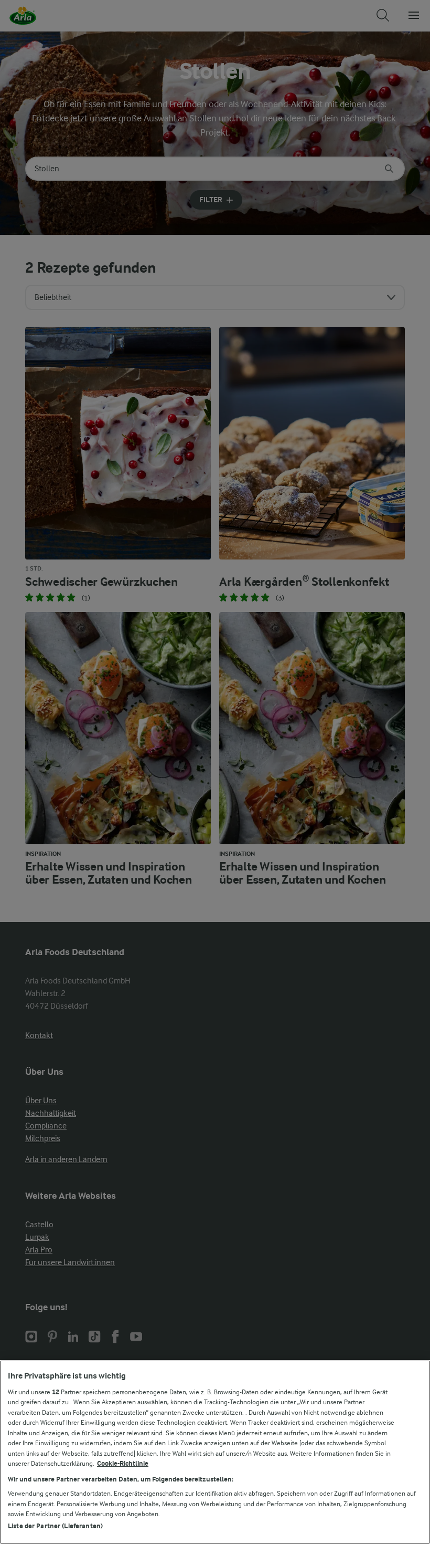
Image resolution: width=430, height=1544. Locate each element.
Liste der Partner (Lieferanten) (55, 1526)
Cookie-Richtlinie (122, 1463)
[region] (215, 1452)
